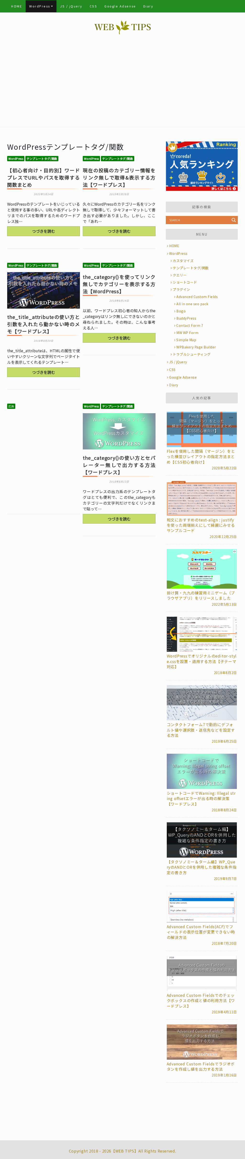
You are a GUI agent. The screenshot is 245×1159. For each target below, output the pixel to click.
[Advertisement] (122, 82)
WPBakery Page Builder (196, 347)
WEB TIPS (124, 1151)
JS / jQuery (71, 6)
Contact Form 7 (189, 325)
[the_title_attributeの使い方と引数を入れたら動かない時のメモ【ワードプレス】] (43, 290)
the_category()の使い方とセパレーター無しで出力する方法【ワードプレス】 (119, 465)
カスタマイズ (183, 260)
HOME (16, 6)
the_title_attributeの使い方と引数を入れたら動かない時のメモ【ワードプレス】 (43, 324)
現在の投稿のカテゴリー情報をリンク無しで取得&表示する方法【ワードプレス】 (119, 177)
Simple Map (186, 339)
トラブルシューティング (192, 354)
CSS (93, 6)
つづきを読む (43, 231)
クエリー (180, 275)
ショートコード (185, 282)
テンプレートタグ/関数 (42, 158)
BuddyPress (186, 318)
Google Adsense (120, 6)
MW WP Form (187, 332)
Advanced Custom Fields (197, 296)
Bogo (181, 311)
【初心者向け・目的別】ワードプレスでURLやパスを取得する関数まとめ (43, 177)
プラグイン (181, 289)
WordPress (39, 6)
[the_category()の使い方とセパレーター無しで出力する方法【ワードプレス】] (119, 431)
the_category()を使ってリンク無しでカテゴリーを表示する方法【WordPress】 (119, 284)
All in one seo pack (192, 303)
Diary (148, 6)
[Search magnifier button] (234, 220)
